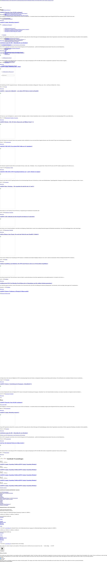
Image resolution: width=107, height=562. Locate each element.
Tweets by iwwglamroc (4, 505)
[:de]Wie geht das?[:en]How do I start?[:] (11, 41)
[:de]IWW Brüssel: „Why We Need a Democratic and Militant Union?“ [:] (17, 122)
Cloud (5, 50)
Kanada (1, 494)
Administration (7, 54)
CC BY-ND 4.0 (8, 528)
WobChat (6, 49)
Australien (2, 497)
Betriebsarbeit (7, 117)
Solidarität (11, 230)
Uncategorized (7, 18)
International (7, 62)
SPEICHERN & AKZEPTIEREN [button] (6, 561)
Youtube (1, 521)
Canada (1, 500)
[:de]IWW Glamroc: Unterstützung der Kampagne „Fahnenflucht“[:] (16, 384)
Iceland (1, 501)
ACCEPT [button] (52, 545)
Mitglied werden (3, 522)
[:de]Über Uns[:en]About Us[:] (9, 61)
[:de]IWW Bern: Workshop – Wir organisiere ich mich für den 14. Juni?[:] (17, 186)
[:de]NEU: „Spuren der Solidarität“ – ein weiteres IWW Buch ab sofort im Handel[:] (19, 91)
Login (1, 526)
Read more (2, 20)
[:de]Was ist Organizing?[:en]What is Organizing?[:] (13, 40)
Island (1, 495)
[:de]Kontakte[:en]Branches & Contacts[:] (9, 65)
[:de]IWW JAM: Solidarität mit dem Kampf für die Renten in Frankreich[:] (17, 216)
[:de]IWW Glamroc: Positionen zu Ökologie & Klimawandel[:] (14, 291)
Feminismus (8, 167)
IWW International (5, 492)
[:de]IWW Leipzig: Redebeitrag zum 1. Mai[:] (10, 66)
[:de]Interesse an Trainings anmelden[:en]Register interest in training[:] (16, 29)
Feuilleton (12, 117)
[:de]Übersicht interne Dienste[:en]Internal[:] (12, 48)
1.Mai (6, 86)
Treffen (11, 167)
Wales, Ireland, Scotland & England (6, 499)
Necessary (3, 558)
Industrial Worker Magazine (5, 504)
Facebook (1, 517)
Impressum (2, 524)
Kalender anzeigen (3, 487)
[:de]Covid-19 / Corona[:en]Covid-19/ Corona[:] (13, 14)
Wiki (5, 51)
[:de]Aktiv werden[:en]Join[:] (9, 62)
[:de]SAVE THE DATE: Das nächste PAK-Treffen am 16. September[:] (16, 146)
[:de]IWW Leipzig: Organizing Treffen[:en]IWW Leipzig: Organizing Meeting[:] (18, 464)
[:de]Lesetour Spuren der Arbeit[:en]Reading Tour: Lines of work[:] (16, 15)
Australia (1, 503)
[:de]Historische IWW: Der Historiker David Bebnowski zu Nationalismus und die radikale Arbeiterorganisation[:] (26, 283)
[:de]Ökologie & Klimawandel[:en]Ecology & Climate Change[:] (15, 13)
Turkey (1, 502)
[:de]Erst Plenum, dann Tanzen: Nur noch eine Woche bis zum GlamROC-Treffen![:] (19, 234)
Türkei (1, 496)
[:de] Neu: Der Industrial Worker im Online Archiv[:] (12, 52)
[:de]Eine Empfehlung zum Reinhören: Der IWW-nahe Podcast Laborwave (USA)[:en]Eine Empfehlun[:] (24, 263)
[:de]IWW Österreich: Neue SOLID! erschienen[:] (11, 12)
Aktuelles (7, 38)
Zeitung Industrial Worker (4, 498)
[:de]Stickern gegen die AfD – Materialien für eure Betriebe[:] (14, 42)
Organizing (16, 117)
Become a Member (3, 537)
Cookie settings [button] (46, 545)
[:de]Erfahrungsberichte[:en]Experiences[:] (11, 38)
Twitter (1, 519)
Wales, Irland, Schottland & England (6, 493)
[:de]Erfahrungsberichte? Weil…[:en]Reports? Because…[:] (14, 39)
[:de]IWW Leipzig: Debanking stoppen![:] (9, 22)
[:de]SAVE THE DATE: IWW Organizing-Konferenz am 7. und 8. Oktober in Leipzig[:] (20, 171)
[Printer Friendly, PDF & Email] (3, 458)
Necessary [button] (2, 557)
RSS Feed (2, 523)
